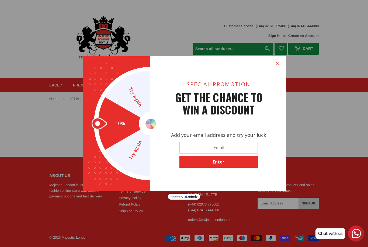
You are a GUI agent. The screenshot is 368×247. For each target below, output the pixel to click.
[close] (278, 63)
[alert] (184, 123)
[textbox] (218, 148)
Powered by (177, 196)
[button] (218, 162)
